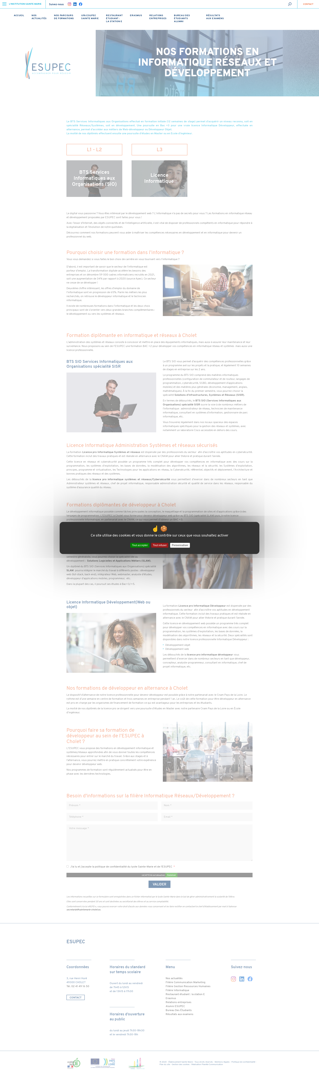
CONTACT (308, 4)
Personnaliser (180, 545)
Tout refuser (160, 545)
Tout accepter (140, 545)
